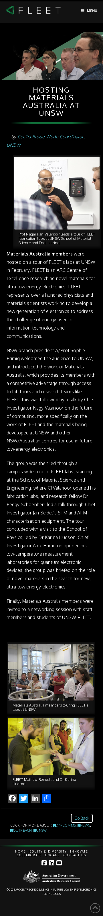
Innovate (79, 851)
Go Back (81, 818)
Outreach (22, 830)
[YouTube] (59, 863)
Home (20, 851)
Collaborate (29, 855)
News (85, 825)
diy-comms (66, 825)
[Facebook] (44, 863)
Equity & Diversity (48, 851)
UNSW (41, 830)
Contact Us (75, 855)
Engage (52, 855)
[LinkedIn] (51, 863)
